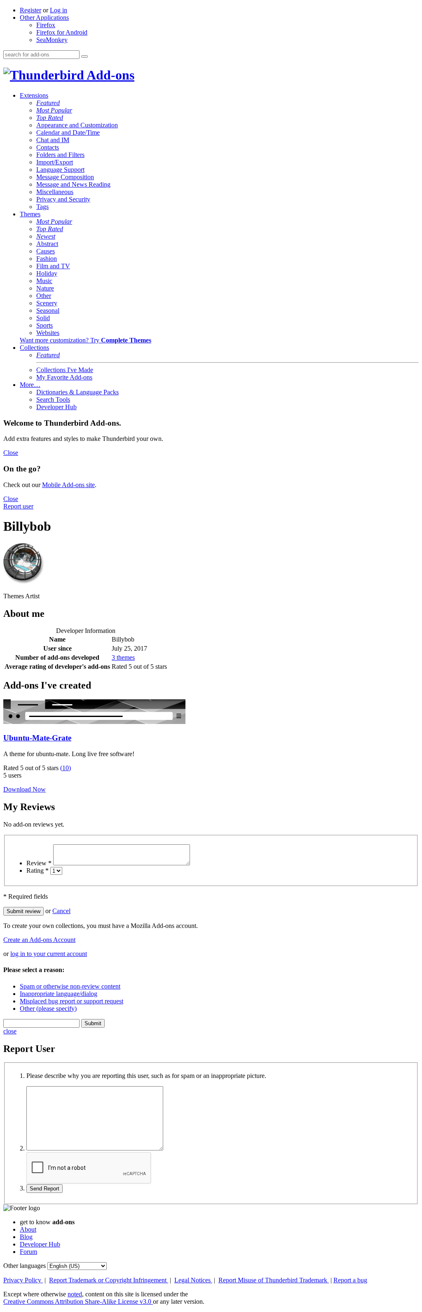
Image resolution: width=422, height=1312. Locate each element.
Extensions (34, 95)
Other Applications (44, 17)
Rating (37, 870)
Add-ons (109, 75)
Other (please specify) (48, 1008)
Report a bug (350, 1280)
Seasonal (47, 310)
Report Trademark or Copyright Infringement (108, 1280)
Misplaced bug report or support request (71, 1001)
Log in (58, 10)
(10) (65, 767)
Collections (34, 347)
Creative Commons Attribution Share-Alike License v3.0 (78, 1301)
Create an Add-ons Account (39, 939)
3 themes (123, 657)
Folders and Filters (60, 154)
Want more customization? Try (85, 340)
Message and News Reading (73, 184)
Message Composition (65, 176)
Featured (48, 102)
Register (30, 10)
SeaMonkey (52, 39)
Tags (42, 206)
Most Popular (54, 110)
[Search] (84, 56)
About (28, 1229)
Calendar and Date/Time (68, 132)
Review (39, 863)
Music (44, 280)
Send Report (44, 1188)
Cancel (61, 910)
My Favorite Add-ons (64, 377)
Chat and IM (52, 139)
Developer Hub (56, 406)
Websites (47, 332)
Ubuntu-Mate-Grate (37, 737)
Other (43, 295)
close (9, 1031)
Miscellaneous (54, 191)
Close (10, 452)
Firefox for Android (61, 32)
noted (75, 1294)
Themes (30, 214)
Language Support (60, 169)
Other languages (24, 1265)
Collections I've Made (64, 369)
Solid (43, 317)
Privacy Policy (23, 1280)
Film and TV (53, 265)
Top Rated (49, 117)
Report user (18, 506)
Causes (45, 251)
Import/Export (54, 162)
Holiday (46, 273)
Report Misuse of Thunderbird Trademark (273, 1280)
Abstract (47, 243)
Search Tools (53, 399)
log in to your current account (48, 953)
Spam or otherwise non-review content (70, 986)
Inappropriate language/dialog (58, 993)
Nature (45, 288)
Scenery (46, 303)
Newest (45, 236)
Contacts (47, 147)
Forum (28, 1251)
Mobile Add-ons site (68, 484)
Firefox (45, 24)
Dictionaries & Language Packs (77, 392)
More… (30, 384)
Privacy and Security (63, 199)
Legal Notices (193, 1280)
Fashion (46, 258)
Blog (26, 1236)
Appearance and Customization (77, 125)
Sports (44, 325)
